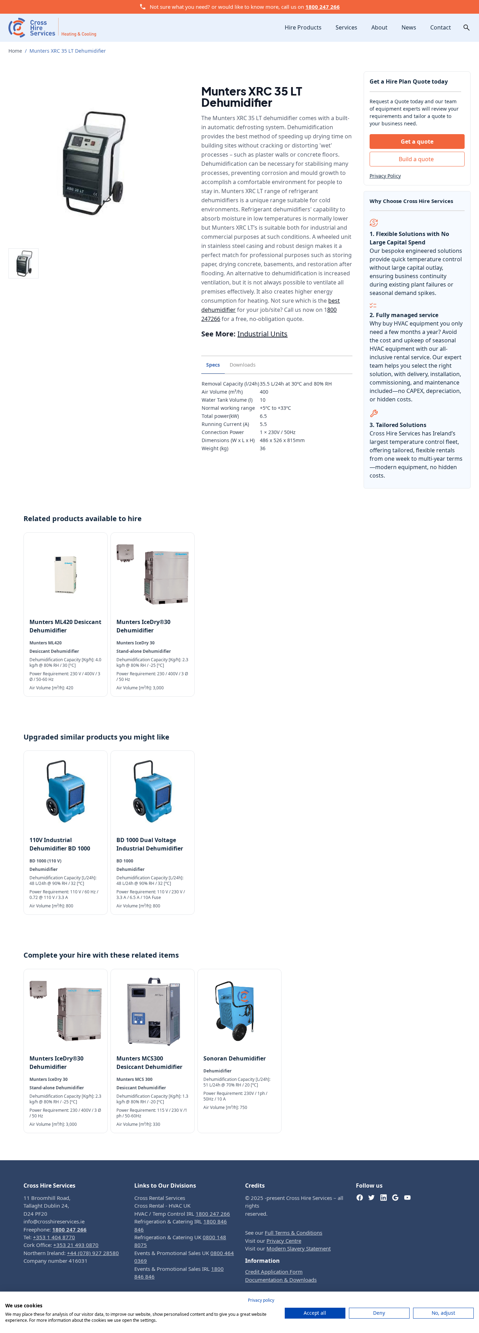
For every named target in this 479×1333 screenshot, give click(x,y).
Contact (440, 27)
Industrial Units (262, 334)
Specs (213, 364)
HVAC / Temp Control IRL (182, 1213)
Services (346, 27)
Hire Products (303, 27)
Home (15, 50)
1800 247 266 (322, 6)
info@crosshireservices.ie (54, 1221)
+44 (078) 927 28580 (93, 1252)
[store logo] (52, 27)
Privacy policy (261, 1300)
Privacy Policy (385, 175)
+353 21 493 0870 (76, 1244)
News (409, 27)
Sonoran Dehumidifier (234, 1058)
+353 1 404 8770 (54, 1237)
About (379, 27)
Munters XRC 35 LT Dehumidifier (67, 50)
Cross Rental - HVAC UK (162, 1205)
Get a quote (417, 141)
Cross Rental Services (159, 1197)
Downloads (243, 364)
